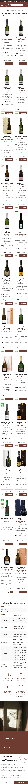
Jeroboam (20, 620)
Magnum (15, 620)
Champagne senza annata (19, 647)
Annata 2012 (16, 649)
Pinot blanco (23, 634)
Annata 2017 (16, 652)
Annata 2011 (23, 650)
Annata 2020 (23, 657)
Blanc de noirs (21, 667)
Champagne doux (17, 630)
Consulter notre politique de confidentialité (10, 777)
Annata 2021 (16, 659)
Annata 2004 (23, 659)
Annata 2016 (16, 654)
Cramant (22, 642)
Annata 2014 (23, 655)
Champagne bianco (17, 614)
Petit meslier (16, 636)
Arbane (21, 636)
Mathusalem (16, 622)
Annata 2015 (23, 654)
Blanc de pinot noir (17, 662)
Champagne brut (17, 625)
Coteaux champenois (18, 669)
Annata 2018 (16, 655)
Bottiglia (15, 618)
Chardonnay (16, 634)
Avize (18, 642)
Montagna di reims (17, 639)
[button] (14, 739)
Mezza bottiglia (21, 618)
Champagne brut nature (19, 626)
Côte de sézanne (17, 644)
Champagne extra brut (18, 628)
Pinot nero (15, 633)
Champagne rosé (17, 615)
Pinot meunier (22, 633)
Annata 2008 (16, 650)
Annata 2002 (16, 657)
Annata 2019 (23, 652)
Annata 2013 (23, 649)
